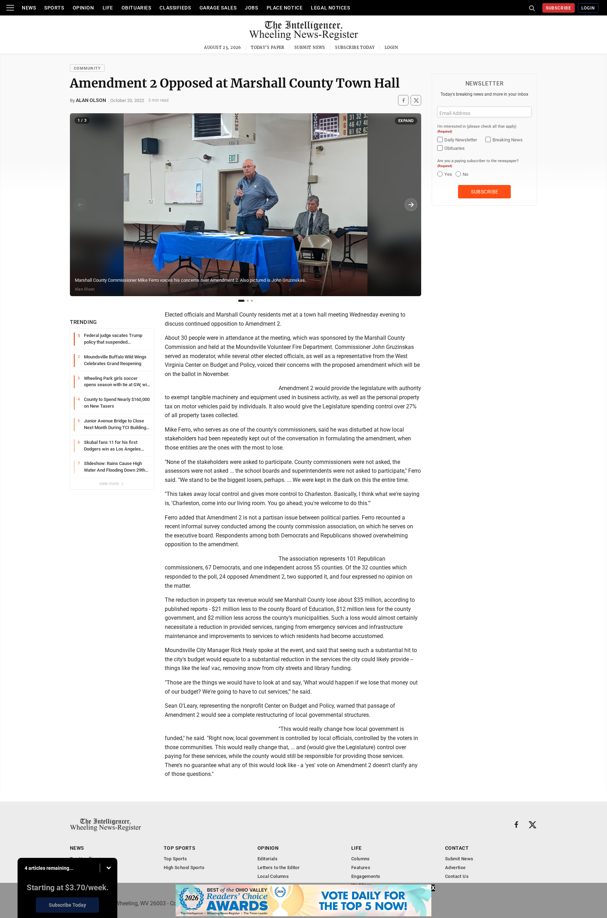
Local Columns (273, 876)
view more (109, 483)
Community (87, 68)
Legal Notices (330, 8)
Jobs (251, 8)
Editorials (267, 858)
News (29, 8)
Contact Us (457, 876)
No (465, 174)
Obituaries (136, 8)
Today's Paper (268, 47)
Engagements (365, 876)
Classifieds (175, 8)
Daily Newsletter (460, 139)
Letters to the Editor (278, 867)
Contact (457, 848)
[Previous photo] (80, 204)
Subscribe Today (355, 47)
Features (360, 867)
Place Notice (285, 8)
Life (108, 8)
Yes (448, 174)
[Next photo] (411, 204)
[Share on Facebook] (403, 100)
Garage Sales (218, 8)
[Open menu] (10, 7)
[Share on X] (416, 100)
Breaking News (507, 139)
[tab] (241, 301)
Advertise (455, 867)
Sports (54, 8)
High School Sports (184, 867)
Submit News (309, 47)
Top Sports (179, 848)
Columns (360, 858)
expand (406, 121)
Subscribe (559, 8)
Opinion (83, 8)
